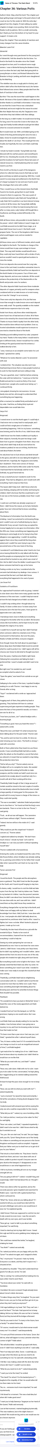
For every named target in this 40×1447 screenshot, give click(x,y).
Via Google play (27, 1440)
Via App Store (27, 1434)
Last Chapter (10, 1442)
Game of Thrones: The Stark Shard (17, 3)
